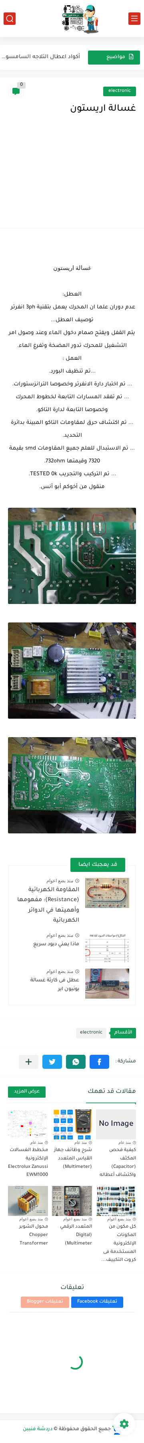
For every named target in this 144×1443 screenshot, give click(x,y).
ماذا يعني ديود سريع (56, 944)
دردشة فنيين (37, 1429)
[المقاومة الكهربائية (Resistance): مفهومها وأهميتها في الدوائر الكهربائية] (107, 893)
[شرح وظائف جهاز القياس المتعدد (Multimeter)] (72, 1124)
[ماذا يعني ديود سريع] (107, 947)
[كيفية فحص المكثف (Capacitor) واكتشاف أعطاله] (116, 1124)
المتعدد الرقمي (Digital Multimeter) (76, 1235)
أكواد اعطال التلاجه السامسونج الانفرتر (40, 57)
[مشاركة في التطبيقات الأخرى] (28, 1062)
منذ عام (124, 1142)
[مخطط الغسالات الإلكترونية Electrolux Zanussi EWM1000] (28, 1124)
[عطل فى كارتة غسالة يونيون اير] (107, 984)
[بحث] (10, 18)
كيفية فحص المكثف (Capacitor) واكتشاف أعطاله (118, 1163)
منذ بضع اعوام (59, 881)
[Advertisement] (72, 179)
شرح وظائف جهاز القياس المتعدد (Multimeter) (73, 1159)
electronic (119, 91)
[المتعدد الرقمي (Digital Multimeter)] (72, 1201)
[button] (99, 1062)
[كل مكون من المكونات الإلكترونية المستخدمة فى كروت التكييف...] (116, 1201)
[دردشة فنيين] (72, 18)
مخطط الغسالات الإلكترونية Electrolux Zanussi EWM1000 (28, 1163)
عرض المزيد (27, 1091)
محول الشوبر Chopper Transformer (33, 1235)
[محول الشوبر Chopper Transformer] (28, 1201)
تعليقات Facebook (97, 1302)
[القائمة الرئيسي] (134, 18)
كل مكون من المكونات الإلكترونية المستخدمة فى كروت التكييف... (118, 1243)
